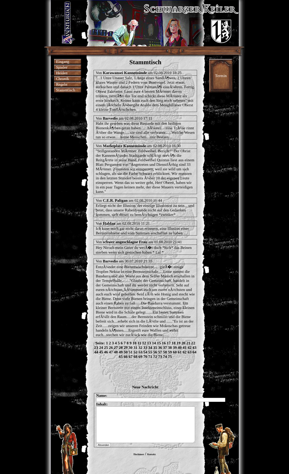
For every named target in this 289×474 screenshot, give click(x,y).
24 (101, 347)
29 (126, 347)
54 (145, 352)
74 (165, 356)
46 (106, 352)
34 (150, 347)
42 (189, 347)
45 (101, 352)
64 (194, 352)
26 (111, 347)
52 (135, 352)
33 (145, 347)
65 (121, 356)
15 (159, 343)
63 (189, 352)
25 (106, 347)
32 (140, 347)
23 (96, 347)
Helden (61, 73)
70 (145, 356)
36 (160, 347)
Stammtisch (65, 90)
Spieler (61, 67)
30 (131, 347)
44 (96, 352)
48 (116, 352)
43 (194, 347)
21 (188, 343)
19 (178, 343)
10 (134, 343)
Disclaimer (138, 454)
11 (139, 343)
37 (165, 347)
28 (121, 347)
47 (111, 352)
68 (135, 356)
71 (150, 356)
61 (180, 352)
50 (126, 352)
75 (170, 356)
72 (155, 356)
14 (154, 343)
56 (155, 352)
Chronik (62, 78)
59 (170, 352)
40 (180, 347)
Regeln (61, 84)
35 (155, 347)
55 (150, 352)
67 (131, 356)
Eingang (62, 61)
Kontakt (151, 454)
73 (160, 356)
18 (174, 343)
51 (131, 352)
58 (165, 352)
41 (185, 347)
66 (126, 356)
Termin (221, 75)
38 (170, 347)
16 (164, 343)
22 (193, 343)
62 (185, 352)
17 (169, 343)
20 (183, 343)
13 (149, 343)
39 (175, 347)
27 (116, 347)
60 (175, 352)
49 (121, 352)
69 (140, 356)
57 (160, 352)
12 (144, 343)
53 (140, 352)
